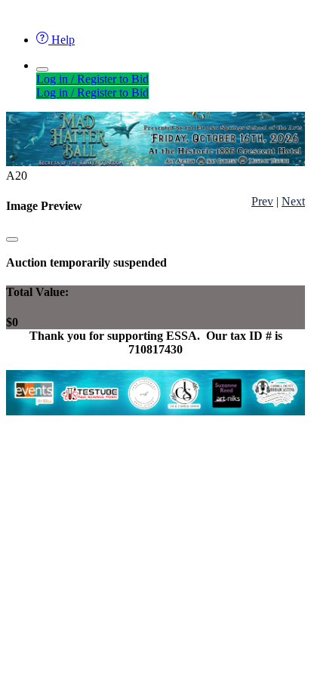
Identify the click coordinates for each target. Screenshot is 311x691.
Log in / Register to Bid (92, 78)
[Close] (12, 239)
